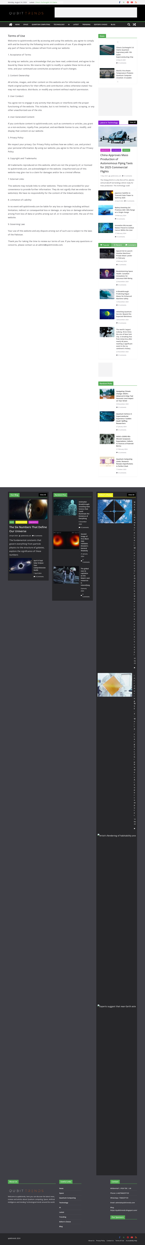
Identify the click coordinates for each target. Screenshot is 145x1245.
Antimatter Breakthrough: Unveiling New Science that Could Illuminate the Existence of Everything (84, 510)
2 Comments (122, 265)
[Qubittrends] (10, 24)
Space (25, 24)
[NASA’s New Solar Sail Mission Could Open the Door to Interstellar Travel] (115, 586)
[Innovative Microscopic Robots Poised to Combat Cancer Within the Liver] (105, 231)
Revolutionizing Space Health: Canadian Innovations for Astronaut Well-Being (124, 274)
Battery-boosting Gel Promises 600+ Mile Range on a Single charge (125, 209)
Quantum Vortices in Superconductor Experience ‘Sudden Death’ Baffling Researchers (124, 418)
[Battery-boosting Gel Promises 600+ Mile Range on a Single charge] (105, 213)
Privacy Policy (100, 1241)
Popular (106, 245)
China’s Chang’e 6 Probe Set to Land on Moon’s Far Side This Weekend (124, 74)
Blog (113, 24)
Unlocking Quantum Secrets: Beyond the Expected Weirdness (124, 314)
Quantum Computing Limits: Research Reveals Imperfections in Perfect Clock (124, 462)
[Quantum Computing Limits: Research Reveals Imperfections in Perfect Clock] (107, 465)
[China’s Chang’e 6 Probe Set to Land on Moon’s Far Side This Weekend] (107, 73)
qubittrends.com (115, 176)
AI (69, 24)
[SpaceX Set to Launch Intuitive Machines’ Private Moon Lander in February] (107, 253)
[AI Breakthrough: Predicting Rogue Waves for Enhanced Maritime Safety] (107, 294)
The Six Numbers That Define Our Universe (28, 529)
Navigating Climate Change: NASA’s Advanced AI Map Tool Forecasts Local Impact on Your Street (124, 396)
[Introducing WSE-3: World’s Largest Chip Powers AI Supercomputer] (115, 752)
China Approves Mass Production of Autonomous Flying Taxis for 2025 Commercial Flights (116, 163)
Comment (132, 245)
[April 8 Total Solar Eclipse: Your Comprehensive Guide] (20, 568)
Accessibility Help (131, 1241)
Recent (119, 245)
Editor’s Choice (100, 24)
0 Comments (122, 63)
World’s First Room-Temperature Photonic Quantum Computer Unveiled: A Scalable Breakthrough (124, 52)
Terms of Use (119, 1241)
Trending (86, 24)
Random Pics (105, 150)
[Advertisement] (96, 12)
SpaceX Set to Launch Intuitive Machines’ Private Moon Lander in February (124, 254)
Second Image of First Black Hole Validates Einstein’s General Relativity (85, 542)
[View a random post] (134, 24)
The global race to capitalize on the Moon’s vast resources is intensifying (85, 577)
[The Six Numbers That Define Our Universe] (28, 510)
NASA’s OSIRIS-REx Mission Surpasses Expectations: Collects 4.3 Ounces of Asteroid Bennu (124, 441)
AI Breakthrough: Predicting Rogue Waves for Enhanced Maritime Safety (124, 295)
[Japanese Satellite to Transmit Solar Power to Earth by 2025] (105, 197)
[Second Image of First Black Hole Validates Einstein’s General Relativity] (66, 548)
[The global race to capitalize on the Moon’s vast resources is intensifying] (66, 582)
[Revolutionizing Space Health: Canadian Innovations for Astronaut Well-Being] (107, 274)
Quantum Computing (41, 24)
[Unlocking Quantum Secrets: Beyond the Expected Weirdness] (107, 314)
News (17, 24)
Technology (59, 24)
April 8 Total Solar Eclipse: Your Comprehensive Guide (40, 565)
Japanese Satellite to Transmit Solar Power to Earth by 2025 (124, 195)
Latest (76, 24)
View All (133, 122)
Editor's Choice (21, 522)
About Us (91, 1241)
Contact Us (110, 1241)
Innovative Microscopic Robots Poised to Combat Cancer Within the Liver (124, 227)
